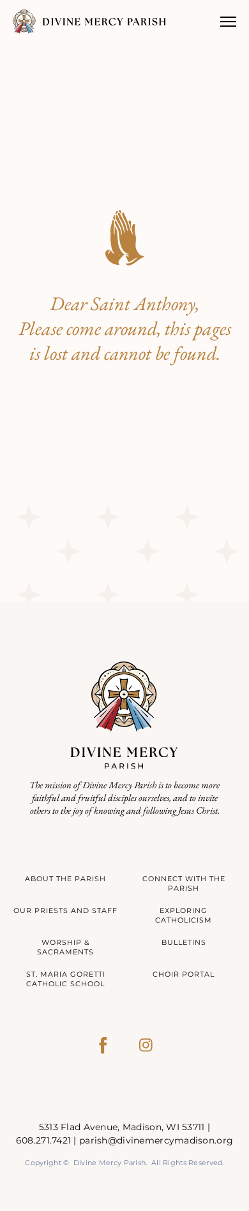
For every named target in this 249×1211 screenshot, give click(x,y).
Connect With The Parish (183, 883)
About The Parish (65, 878)
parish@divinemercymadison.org (156, 1140)
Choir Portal (184, 974)
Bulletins (184, 942)
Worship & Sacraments (65, 947)
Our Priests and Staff (65, 910)
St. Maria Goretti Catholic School (65, 979)
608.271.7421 (43, 1140)
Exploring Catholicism (183, 915)
